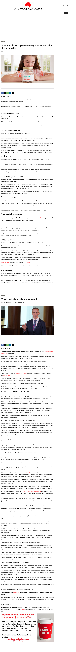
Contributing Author (9, 51)
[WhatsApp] (7, 93)
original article (44, 265)
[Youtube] (70, 6)
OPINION (3, 41)
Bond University (27, 262)
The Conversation (18, 265)
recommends (19, 233)
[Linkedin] (65, 6)
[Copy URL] (13, 93)
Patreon (13, 282)
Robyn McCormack (5, 262)
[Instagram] (63, 6)
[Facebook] (61, 6)
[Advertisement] (38, 32)
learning (42, 245)
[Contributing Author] (2, 52)
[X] (67, 6)
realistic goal (39, 217)
